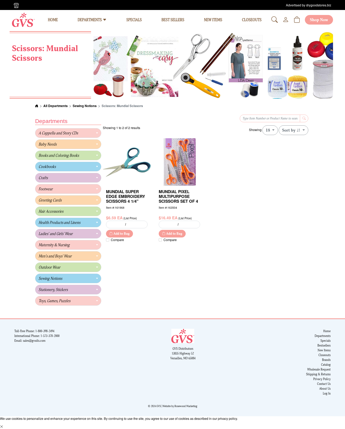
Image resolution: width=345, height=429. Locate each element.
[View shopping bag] (297, 20)
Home (327, 331)
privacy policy (227, 418)
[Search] (274, 20)
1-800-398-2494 (44, 331)
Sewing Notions (85, 105)
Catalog (326, 364)
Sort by (289, 130)
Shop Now (319, 19)
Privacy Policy (322, 379)
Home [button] (53, 19)
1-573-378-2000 (50, 336)
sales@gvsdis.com (34, 341)
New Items (324, 350)
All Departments (55, 105)
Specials (325, 341)
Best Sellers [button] (173, 19)
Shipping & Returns (318, 374)
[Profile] (286, 20)
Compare (117, 239)
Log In (327, 393)
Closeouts (324, 355)
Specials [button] (134, 19)
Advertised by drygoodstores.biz (308, 5)
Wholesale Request (319, 369)
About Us (325, 388)
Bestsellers (324, 345)
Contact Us (324, 384)
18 (268, 130)
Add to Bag (121, 233)
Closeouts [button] (252, 19)
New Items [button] (213, 19)
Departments (90, 19)
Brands (326, 360)
